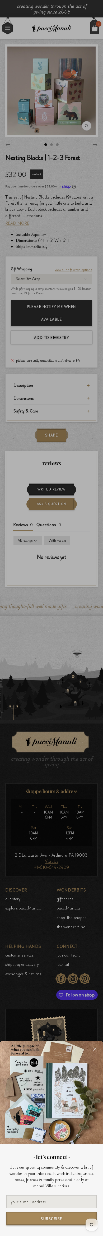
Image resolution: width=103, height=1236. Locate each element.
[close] (95, 1049)
